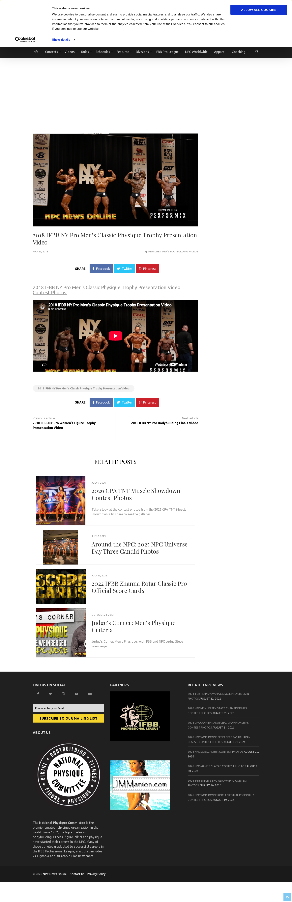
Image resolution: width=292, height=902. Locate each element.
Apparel (219, 52)
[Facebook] (38, 694)
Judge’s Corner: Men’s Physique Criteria (133, 626)
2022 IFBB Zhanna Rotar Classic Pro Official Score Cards (139, 586)
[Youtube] (90, 694)
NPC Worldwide (196, 52)
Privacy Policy (96, 874)
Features (154, 251)
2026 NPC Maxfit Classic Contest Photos (217, 766)
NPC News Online (55, 874)
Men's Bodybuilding (175, 251)
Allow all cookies (259, 10)
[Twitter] (51, 694)
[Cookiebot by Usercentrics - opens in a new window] (25, 40)
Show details (61, 39)
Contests (51, 52)
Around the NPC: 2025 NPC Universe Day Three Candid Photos (140, 547)
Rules (85, 52)
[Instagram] (64, 694)
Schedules (103, 52)
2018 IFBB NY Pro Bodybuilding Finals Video (164, 423)
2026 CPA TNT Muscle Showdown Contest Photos (136, 494)
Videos (193, 251)
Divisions (142, 52)
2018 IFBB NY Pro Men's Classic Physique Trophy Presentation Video (84, 388)
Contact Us (77, 874)
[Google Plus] (77, 694)
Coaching (238, 52)
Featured (123, 52)
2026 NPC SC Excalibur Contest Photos (215, 751)
